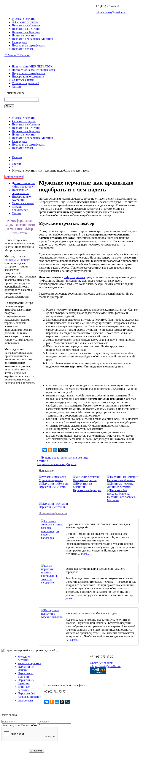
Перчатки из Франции (26, 131)
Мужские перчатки (24, 117)
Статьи (16, 86)
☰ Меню (10, 55)
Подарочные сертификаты (28, 73)
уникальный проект (17, 259)
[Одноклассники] (50, 450)
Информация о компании (28, 76)
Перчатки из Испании (26, 124)
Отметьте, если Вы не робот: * (20, 725)
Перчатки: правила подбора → (56, 464)
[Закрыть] (57, 651)
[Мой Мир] (55, 450)
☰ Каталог (23, 55)
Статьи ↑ (42, 460)
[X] (60, 450)
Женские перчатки (24, 121)
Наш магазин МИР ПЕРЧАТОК (32, 66)
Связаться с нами (23, 79)
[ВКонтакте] (44, 450)
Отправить (36, 750)
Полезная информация (53, 513)
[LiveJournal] (65, 450)
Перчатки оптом (22, 147)
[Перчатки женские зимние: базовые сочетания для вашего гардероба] (52, 537)
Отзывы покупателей (25, 83)
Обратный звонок (101, 662)
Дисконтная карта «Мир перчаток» (34, 69)
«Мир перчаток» (74, 277)
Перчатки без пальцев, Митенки (32, 137)
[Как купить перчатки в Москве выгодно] (52, 617)
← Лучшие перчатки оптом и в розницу (62, 457)
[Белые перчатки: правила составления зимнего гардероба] (52, 582)
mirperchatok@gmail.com (111, 12)
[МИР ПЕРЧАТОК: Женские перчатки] (25, 22)
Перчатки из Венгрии (26, 127)
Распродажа (19, 141)
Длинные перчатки (24, 134)
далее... (85, 553)
